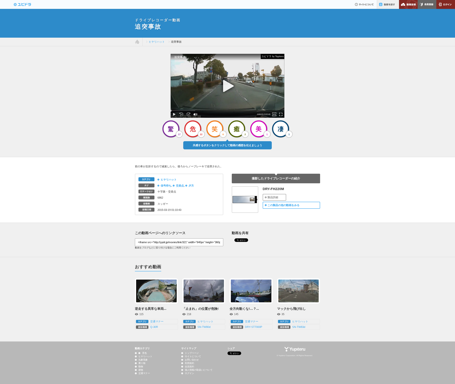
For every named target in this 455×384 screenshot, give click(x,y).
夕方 (191, 185)
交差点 (180, 185)
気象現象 (143, 360)
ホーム (137, 42)
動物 (140, 366)
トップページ (192, 353)
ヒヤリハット (157, 41)
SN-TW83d (298, 327)
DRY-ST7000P (253, 327)
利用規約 (189, 363)
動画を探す (388, 4)
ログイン (445, 4)
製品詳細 (272, 197)
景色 (144, 353)
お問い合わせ (192, 360)
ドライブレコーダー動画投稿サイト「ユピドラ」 (26, 4)
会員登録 (427, 4)
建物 (140, 370)
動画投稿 (408, 4)
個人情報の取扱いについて (199, 370)
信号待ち (166, 185)
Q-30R (154, 327)
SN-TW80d (203, 327)
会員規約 (189, 366)
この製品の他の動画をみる (283, 205)
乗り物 (141, 363)
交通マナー (157, 321)
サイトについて (364, 4)
